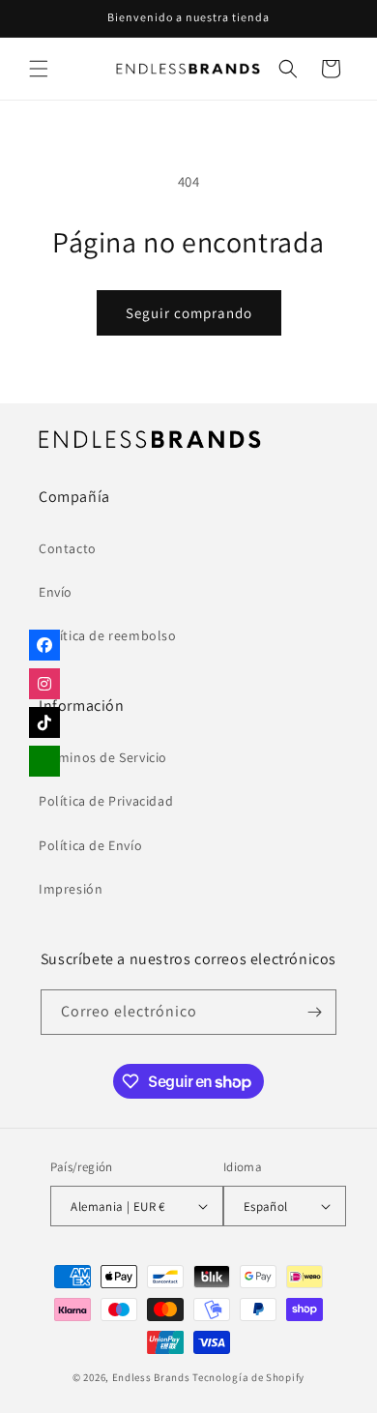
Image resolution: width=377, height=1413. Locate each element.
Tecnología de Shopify (248, 1377)
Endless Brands (151, 1377)
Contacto (68, 548)
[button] (38, 68)
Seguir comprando (189, 313)
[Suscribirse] (314, 1012)
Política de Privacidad (106, 801)
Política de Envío (90, 845)
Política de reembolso (108, 635)
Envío (55, 592)
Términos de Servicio (103, 757)
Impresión (70, 889)
